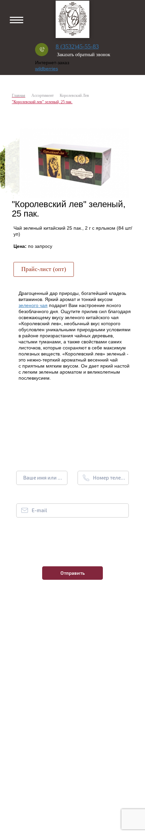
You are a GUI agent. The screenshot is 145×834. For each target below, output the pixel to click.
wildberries (46, 68)
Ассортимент (42, 95)
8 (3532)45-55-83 (77, 46)
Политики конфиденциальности (76, 544)
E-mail (39, 510)
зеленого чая (33, 305)
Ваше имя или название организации (43, 478)
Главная (18, 95)
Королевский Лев (74, 95)
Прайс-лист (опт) (43, 269)
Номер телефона (109, 478)
